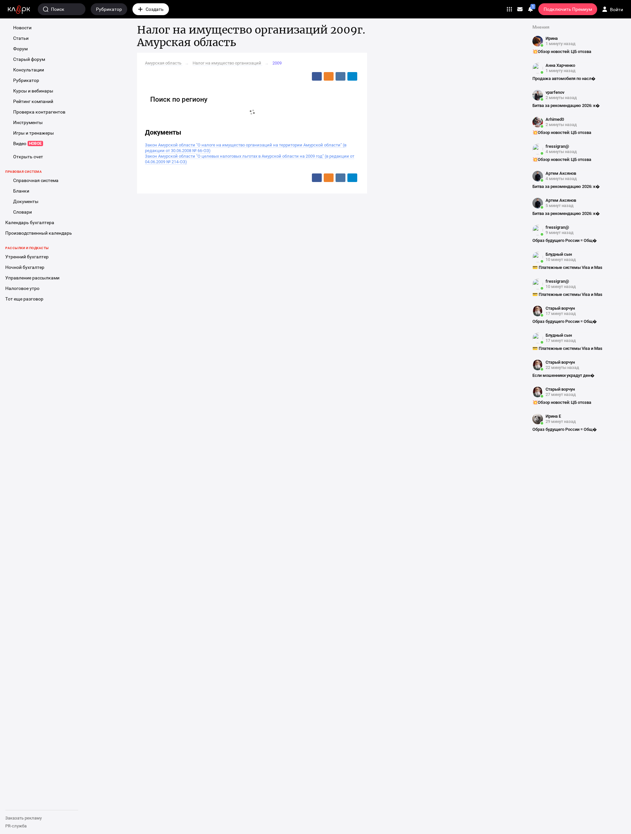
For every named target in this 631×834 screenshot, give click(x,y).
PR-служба (16, 825)
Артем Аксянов (561, 173)
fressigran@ (557, 146)
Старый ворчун (560, 308)
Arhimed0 (555, 119)
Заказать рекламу (23, 818)
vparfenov (555, 92)
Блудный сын (559, 254)
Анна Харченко (560, 65)
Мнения (540, 27)
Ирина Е (553, 416)
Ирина (552, 38)
